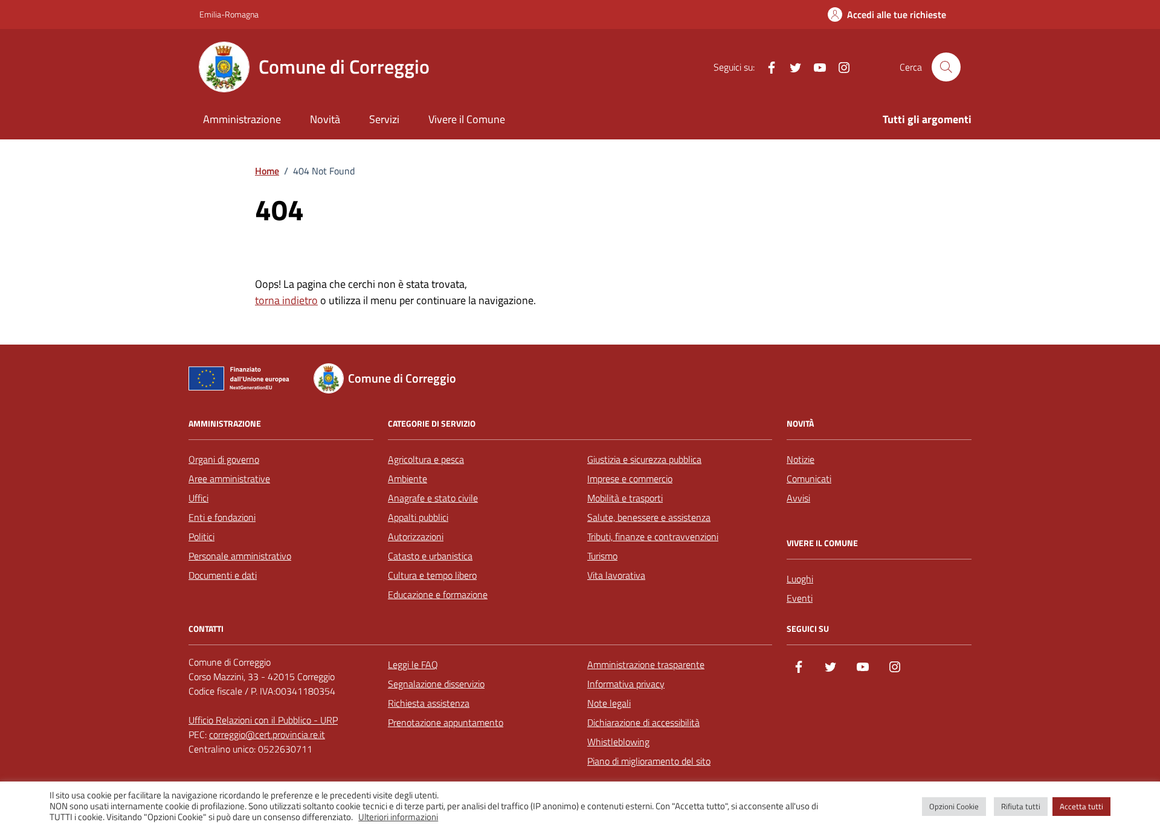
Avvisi (798, 498)
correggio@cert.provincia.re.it (267, 734)
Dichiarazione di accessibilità (643, 722)
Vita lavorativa (616, 575)
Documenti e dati (222, 575)
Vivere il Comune (466, 119)
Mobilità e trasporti (625, 498)
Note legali (609, 703)
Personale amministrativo (239, 556)
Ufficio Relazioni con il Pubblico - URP (263, 720)
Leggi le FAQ (413, 664)
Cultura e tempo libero (432, 575)
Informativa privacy (626, 684)
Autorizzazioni (415, 536)
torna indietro (286, 300)
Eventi (800, 598)
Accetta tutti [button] (1081, 806)
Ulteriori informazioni (398, 817)
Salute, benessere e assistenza (648, 517)
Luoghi (800, 579)
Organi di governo (223, 459)
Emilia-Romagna (229, 14)
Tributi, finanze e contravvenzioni (652, 536)
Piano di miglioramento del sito (648, 761)
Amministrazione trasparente (645, 664)
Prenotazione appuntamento (445, 722)
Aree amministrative (229, 478)
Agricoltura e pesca (426, 459)
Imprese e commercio (629, 478)
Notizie (800, 459)
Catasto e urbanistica (430, 556)
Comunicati (809, 478)
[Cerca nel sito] (946, 67)
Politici (201, 536)
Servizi (384, 119)
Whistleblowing (618, 741)
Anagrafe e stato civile (433, 498)
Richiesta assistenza (428, 703)
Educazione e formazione (438, 594)
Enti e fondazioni (222, 517)
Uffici (198, 498)
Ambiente (407, 478)
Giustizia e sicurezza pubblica (644, 459)
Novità (325, 119)
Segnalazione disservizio (436, 684)
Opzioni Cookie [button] (954, 806)
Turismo (602, 556)
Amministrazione (242, 119)
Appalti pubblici (418, 517)
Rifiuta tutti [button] (1020, 806)
